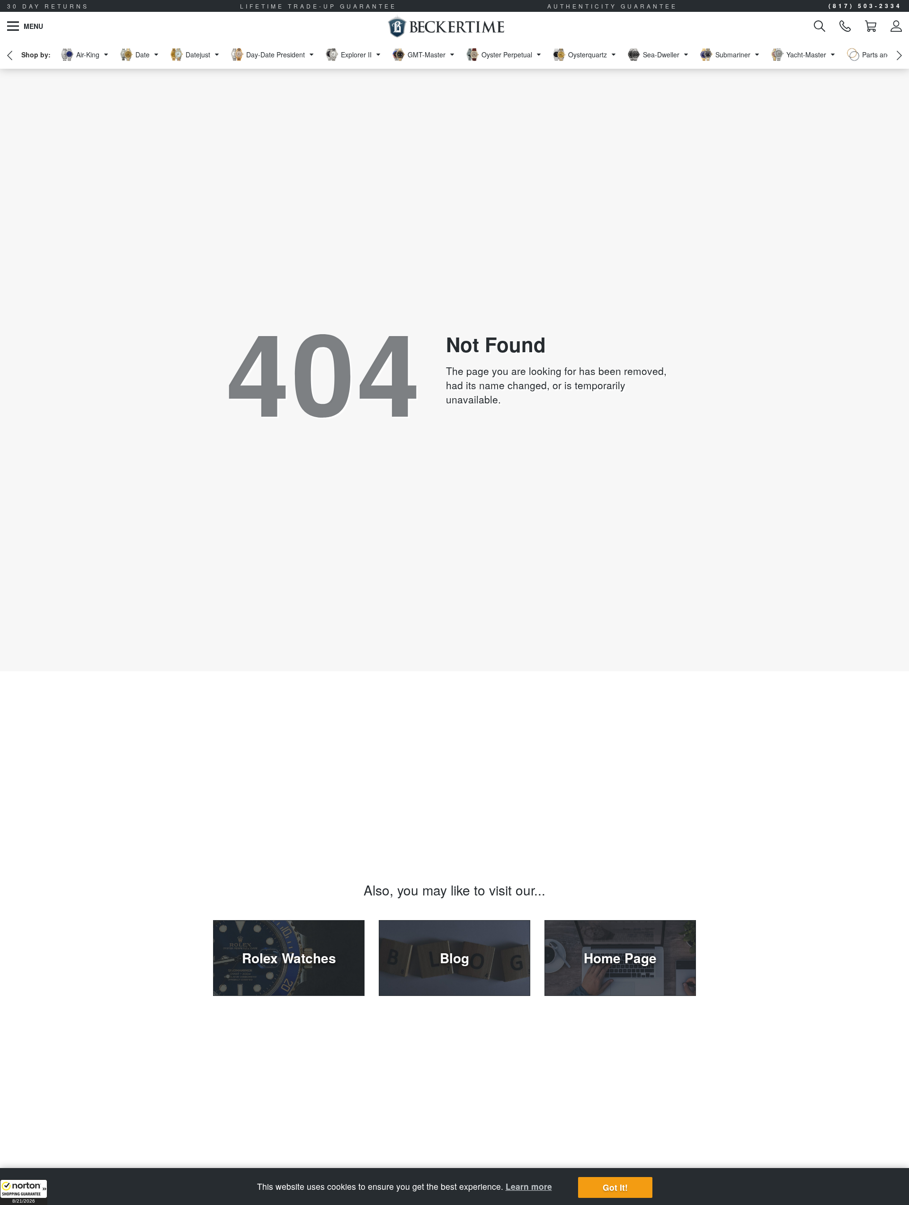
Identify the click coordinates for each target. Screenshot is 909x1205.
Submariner (732, 54)
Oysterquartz (587, 54)
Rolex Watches (289, 958)
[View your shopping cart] (870, 26)
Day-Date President (275, 54)
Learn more (529, 1186)
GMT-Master (427, 54)
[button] (23, 1192)
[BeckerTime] (446, 26)
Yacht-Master (806, 54)
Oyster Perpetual (506, 54)
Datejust (198, 54)
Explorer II (356, 54)
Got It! (615, 1188)
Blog (454, 958)
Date (142, 54)
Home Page (620, 958)
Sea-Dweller (661, 54)
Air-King (87, 54)
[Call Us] (845, 26)
